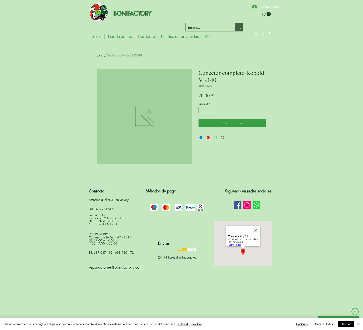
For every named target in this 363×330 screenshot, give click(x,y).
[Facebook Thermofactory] (237, 205)
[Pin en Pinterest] (208, 137)
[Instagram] (269, 34)
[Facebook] (263, 34)
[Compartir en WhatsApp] (215, 137)
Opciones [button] (302, 324)
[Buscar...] (239, 27)
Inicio (100, 55)
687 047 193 (103, 253)
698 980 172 (124, 253)
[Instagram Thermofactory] (247, 205)
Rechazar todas (323, 324)
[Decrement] (201, 110)
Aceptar (346, 324)
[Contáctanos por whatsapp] (256, 205)
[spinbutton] (207, 110)
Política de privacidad (189, 324)
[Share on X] (222, 137)
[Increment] (213, 110)
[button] (266, 14)
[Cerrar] (358, 324)
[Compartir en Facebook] (201, 137)
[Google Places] (256, 34)
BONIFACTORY (132, 13)
